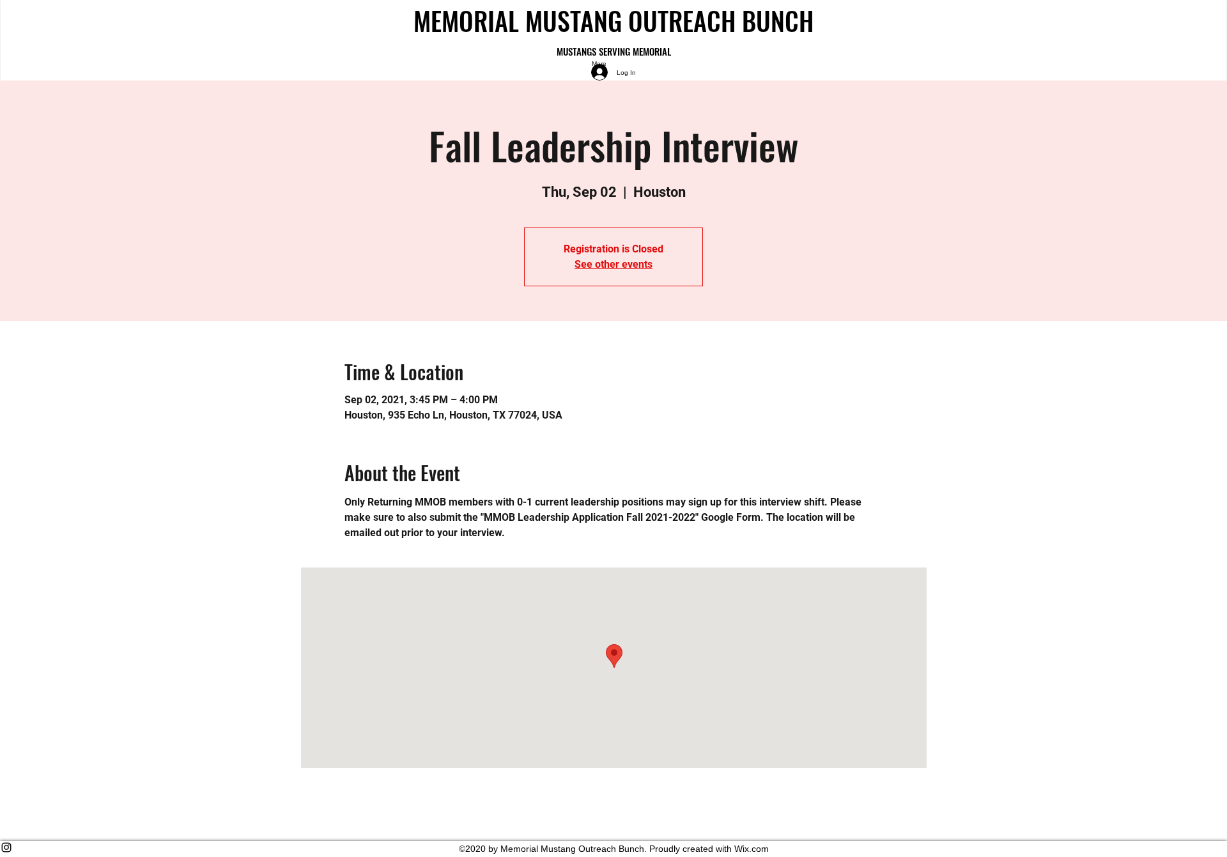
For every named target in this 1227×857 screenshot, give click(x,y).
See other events (613, 264)
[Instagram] (613, 847)
